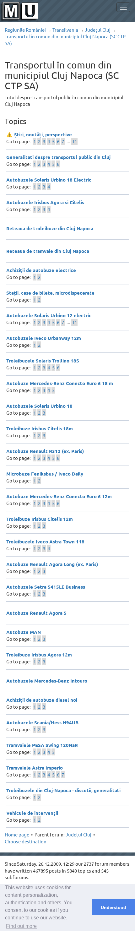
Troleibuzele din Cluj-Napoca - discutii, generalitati (63, 790)
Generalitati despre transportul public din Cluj (58, 157)
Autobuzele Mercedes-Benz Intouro (46, 681)
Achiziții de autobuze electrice (41, 270)
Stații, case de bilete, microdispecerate (50, 293)
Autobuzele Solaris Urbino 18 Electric (48, 180)
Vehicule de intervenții (32, 813)
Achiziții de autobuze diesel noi (41, 700)
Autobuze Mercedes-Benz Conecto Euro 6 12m (59, 496)
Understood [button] (113, 907)
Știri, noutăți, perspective (43, 134)
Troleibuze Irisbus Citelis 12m (39, 519)
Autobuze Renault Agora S (36, 613)
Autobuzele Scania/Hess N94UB (42, 722)
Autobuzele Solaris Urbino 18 (39, 406)
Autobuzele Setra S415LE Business (45, 587)
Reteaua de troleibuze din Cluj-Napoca (49, 228)
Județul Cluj (98, 30)
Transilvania (65, 30)
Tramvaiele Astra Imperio (34, 768)
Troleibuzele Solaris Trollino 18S (42, 360)
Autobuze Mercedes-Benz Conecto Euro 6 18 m (59, 383)
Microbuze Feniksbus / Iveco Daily (44, 474)
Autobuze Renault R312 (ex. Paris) (45, 451)
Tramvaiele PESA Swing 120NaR (42, 745)
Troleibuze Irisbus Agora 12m (39, 654)
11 (74, 141)
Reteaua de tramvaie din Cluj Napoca (47, 251)
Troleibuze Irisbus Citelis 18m (39, 428)
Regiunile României (25, 30)
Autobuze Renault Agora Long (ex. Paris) (52, 564)
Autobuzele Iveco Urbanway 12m (43, 338)
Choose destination (25, 841)
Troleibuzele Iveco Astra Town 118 (45, 541)
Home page (17, 834)
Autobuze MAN (23, 632)
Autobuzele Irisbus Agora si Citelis (45, 202)
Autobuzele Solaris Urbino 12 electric (48, 315)
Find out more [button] (21, 926)
